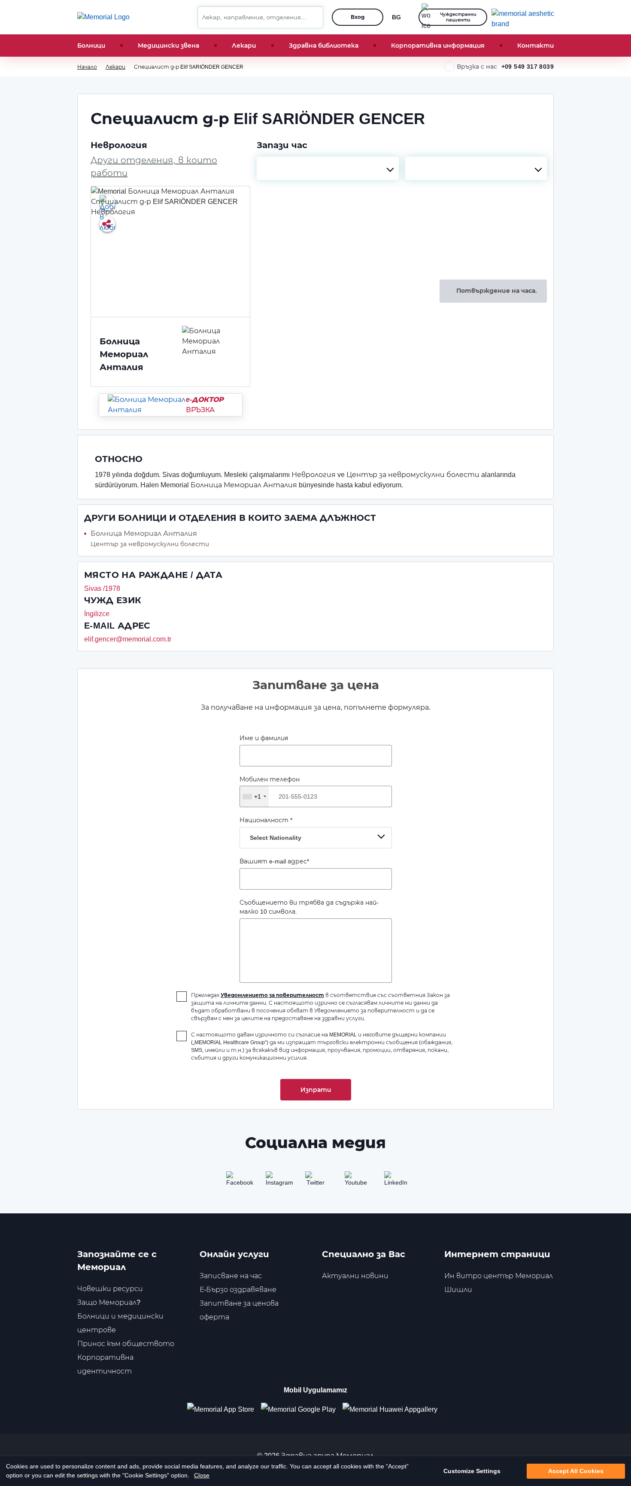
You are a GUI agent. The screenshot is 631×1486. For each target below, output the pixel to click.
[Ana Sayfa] (103, 17)
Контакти (535, 45)
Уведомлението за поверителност (272, 995)
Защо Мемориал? (108, 1302)
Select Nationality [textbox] (275, 838)
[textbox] (327, 168)
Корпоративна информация (438, 45)
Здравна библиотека (323, 45)
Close (201, 1475)
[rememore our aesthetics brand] (525, 17)
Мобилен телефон (270, 787)
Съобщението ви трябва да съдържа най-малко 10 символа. (309, 907)
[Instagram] (276, 1181)
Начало (87, 67)
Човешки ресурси (110, 1289)
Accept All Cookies (576, 1471)
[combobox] (327, 168)
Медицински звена (168, 45)
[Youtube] (355, 1181)
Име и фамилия (264, 738)
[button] (313, 17)
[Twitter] (315, 1181)
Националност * (270, 829)
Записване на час (231, 1276)
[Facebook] (236, 1181)
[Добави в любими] (107, 202)
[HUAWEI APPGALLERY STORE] (393, 1409)
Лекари (244, 45)
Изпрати (315, 1090)
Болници (91, 45)
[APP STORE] (224, 1409)
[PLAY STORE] (298, 1409)
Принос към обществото (125, 1344)
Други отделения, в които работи (154, 166)
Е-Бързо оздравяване (238, 1289)
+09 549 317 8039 (527, 66)
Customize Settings (472, 1471)
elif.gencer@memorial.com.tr (127, 639)
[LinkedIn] (394, 1181)
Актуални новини (355, 1276)
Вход (357, 17)
